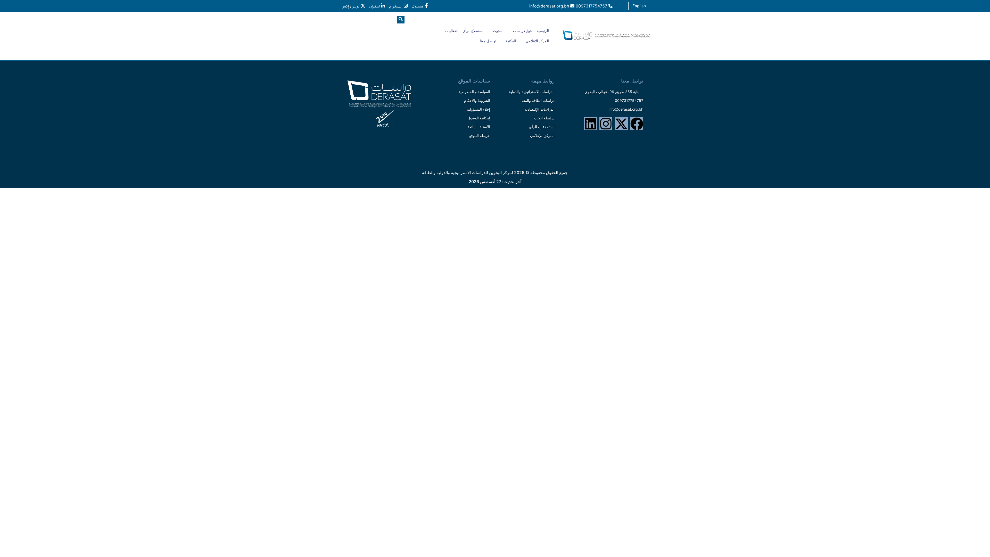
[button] (401, 19)
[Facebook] (636, 123)
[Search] (354, 41)
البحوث (498, 31)
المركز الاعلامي (537, 41)
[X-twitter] (621, 123)
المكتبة (511, 41)
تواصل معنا (488, 41)
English (639, 5)
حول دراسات (522, 31)
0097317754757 (592, 6)
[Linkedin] (590, 123)
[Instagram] (605, 123)
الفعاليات (451, 31)
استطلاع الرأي (473, 31)
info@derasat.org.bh (549, 6)
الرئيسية (543, 31)
